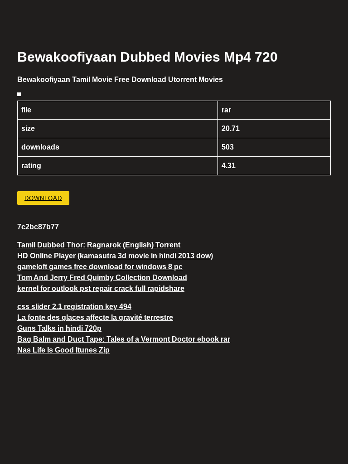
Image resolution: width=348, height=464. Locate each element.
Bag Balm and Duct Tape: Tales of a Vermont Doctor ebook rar (123, 339)
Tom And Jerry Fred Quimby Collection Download (102, 277)
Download (43, 197)
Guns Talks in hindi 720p (59, 328)
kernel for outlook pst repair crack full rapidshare (100, 288)
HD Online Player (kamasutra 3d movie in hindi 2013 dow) (115, 256)
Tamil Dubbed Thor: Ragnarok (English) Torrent (98, 245)
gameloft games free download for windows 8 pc (100, 267)
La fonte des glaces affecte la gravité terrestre (95, 317)
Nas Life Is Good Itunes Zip (63, 350)
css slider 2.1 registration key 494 (74, 306)
